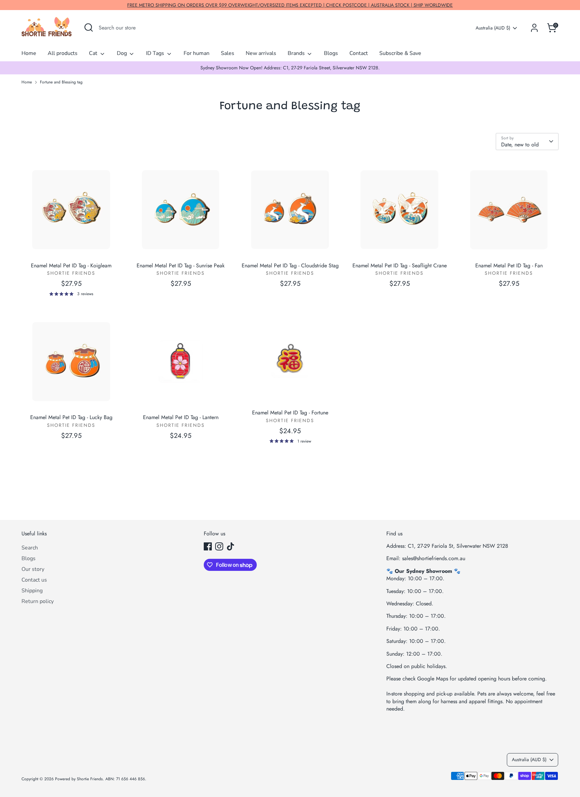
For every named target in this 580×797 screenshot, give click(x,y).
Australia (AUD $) (493, 28)
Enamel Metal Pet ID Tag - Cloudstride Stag (290, 265)
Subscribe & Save (400, 53)
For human (196, 53)
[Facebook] (208, 546)
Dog (122, 53)
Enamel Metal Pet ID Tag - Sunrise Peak (181, 265)
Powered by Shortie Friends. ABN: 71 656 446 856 (100, 779)
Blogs (331, 53)
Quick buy (71, 248)
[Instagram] (219, 546)
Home (28, 53)
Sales (227, 53)
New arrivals (261, 53)
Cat (94, 53)
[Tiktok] (231, 546)
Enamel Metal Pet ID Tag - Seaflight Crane (399, 265)
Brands (297, 53)
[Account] (534, 28)
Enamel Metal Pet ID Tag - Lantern (181, 417)
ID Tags (155, 53)
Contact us (34, 580)
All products (63, 53)
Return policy (37, 601)
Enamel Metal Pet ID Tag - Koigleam (71, 265)
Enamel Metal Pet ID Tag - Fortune (290, 412)
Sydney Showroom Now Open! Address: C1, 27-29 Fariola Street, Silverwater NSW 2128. (290, 67)
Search (29, 547)
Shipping (32, 590)
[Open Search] (88, 27)
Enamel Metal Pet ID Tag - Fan (509, 265)
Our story (32, 569)
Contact (358, 53)
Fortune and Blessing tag (61, 82)
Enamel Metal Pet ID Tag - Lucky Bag (71, 417)
